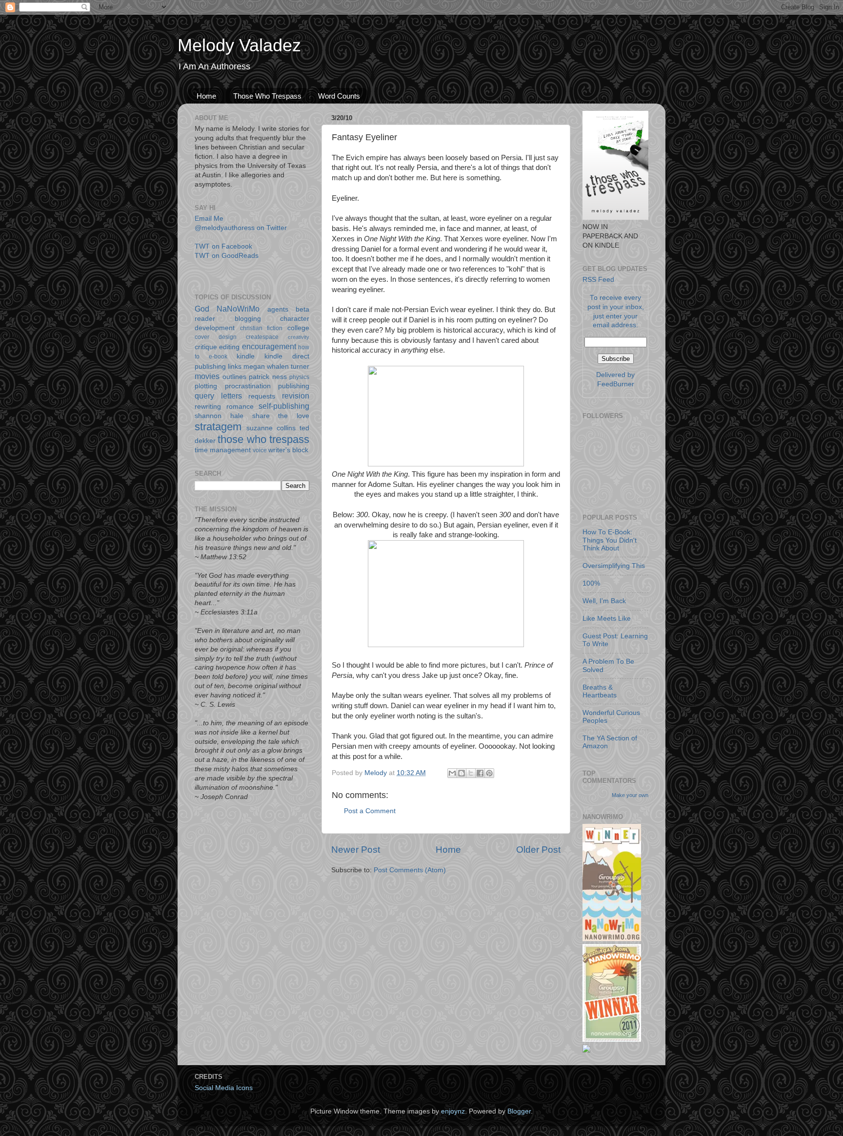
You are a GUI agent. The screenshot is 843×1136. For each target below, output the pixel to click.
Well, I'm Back (604, 601)
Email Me (209, 218)
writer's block (288, 450)
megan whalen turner (276, 366)
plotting (206, 386)
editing (229, 347)
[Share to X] (471, 773)
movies (207, 376)
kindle (246, 356)
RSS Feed (598, 279)
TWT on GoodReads (227, 255)
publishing (293, 386)
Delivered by (615, 375)
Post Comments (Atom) (410, 870)
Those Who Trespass (267, 96)
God (202, 308)
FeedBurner (615, 384)
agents (277, 309)
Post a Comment (370, 811)
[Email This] (452, 773)
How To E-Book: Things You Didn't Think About (609, 539)
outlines (234, 376)
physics (299, 377)
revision (295, 395)
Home (206, 96)
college (298, 328)
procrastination (248, 386)
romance (240, 406)
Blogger (519, 1111)
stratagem (218, 427)
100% (591, 583)
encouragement (269, 346)
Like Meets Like (606, 618)
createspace (262, 337)
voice (260, 450)
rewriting (208, 406)
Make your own (630, 795)
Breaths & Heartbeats (599, 691)
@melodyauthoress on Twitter (241, 227)
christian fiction (261, 328)
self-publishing (284, 405)
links (234, 366)
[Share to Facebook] (480, 773)
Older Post (538, 849)
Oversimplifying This (613, 565)
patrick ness (268, 376)
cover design (216, 337)
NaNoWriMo (238, 308)
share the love (281, 416)
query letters (218, 395)
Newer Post (355, 849)
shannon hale (219, 416)
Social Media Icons (224, 1088)
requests (261, 396)
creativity (298, 337)
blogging (248, 318)
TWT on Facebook (223, 246)
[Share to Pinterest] (489, 773)
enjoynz (453, 1111)
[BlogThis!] (461, 773)
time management (223, 450)
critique (206, 347)
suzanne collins (271, 428)
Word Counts (339, 96)
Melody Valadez (239, 45)
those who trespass (263, 439)
